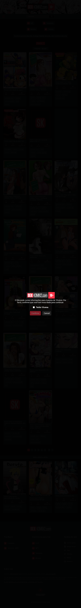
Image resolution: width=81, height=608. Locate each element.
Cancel (47, 313)
